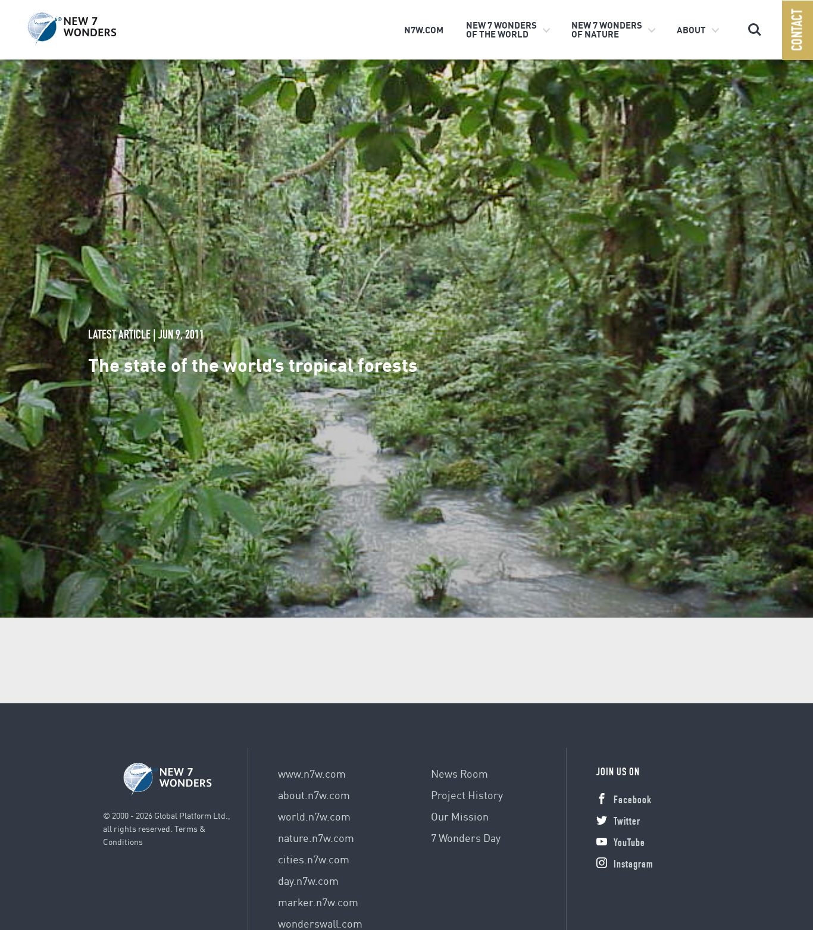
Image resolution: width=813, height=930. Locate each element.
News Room (459, 773)
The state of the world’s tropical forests (253, 364)
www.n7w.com (312, 773)
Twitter (627, 822)
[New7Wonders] (167, 780)
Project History (467, 794)
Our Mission (460, 816)
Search (755, 25)
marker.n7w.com (318, 902)
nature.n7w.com (316, 837)
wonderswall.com (320, 923)
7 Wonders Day (466, 837)
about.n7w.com (314, 794)
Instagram (633, 865)
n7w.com (423, 30)
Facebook (633, 801)
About (691, 30)
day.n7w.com (308, 880)
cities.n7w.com (313, 859)
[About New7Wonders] (90, 29)
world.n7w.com (314, 816)
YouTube (629, 843)
